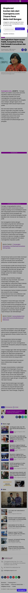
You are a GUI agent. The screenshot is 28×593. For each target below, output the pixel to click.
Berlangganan (20, 29)
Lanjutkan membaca (8, 34)
